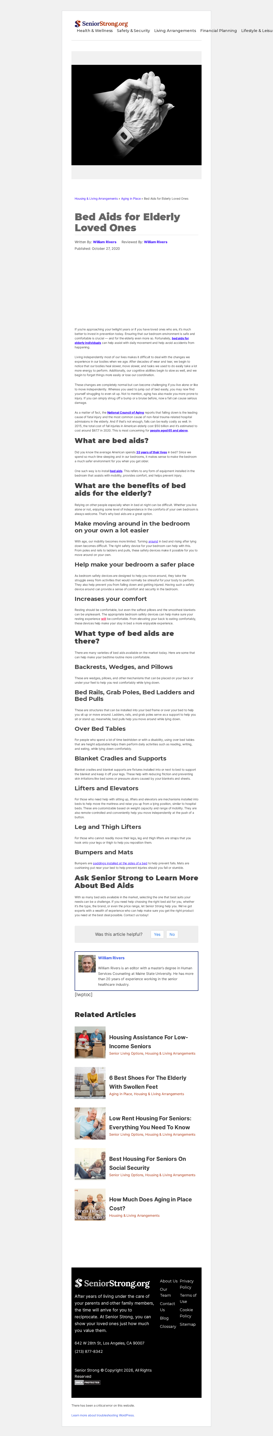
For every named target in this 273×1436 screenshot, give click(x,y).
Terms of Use (188, 1298)
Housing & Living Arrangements (96, 198)
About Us (168, 1281)
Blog (164, 1318)
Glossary (168, 1326)
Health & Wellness (95, 30)
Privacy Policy (187, 1284)
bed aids (116, 471)
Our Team (165, 1292)
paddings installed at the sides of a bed (120, 863)
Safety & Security (133, 30)
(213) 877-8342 (89, 1351)
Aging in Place (131, 198)
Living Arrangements (175, 30)
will (103, 619)
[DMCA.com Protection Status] (87, 1383)
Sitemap (188, 1324)
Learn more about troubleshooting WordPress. (103, 1415)
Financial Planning (218, 30)
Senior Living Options (126, 1053)
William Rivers (104, 242)
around (153, 541)
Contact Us (167, 1306)
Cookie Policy (186, 1313)
